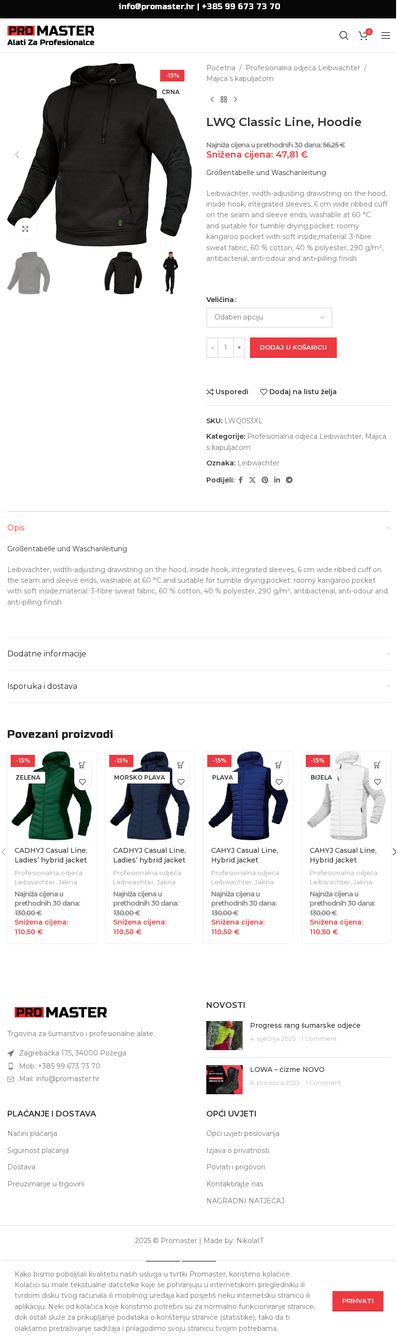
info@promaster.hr (156, 6)
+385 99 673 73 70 (241, 6)
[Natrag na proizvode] (224, 100)
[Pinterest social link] (265, 480)
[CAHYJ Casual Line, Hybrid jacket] (248, 795)
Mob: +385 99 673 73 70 (59, 1066)
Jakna (67, 882)
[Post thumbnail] (224, 1035)
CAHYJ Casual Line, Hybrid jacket (244, 855)
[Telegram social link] (289, 480)
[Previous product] (212, 100)
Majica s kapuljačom (240, 78)
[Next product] (235, 100)
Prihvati (358, 1301)
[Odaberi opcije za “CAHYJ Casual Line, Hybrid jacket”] (279, 764)
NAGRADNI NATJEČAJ (245, 1201)
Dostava (21, 1167)
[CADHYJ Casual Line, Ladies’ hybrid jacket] (51, 795)
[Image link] (60, 1011)
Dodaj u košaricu (293, 347)
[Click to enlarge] (25, 228)
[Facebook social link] (240, 480)
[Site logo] (50, 35)
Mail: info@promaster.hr (59, 1078)
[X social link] (252, 480)
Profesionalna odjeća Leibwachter (303, 68)
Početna (220, 68)
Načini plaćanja (32, 1133)
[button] (17, 154)
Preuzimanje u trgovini (45, 1184)
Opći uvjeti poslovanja (243, 1133)
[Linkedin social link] (277, 480)
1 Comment (319, 1038)
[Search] (344, 35)
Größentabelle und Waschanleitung (266, 172)
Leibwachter (258, 463)
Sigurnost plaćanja (38, 1150)
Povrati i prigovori (235, 1167)
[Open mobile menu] (386, 35)
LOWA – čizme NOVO (287, 1069)
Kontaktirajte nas (234, 1184)
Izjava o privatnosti (237, 1150)
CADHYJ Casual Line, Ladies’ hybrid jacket (51, 855)
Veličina (220, 299)
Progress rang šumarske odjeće (305, 1025)
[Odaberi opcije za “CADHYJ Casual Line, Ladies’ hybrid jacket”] (82, 764)
